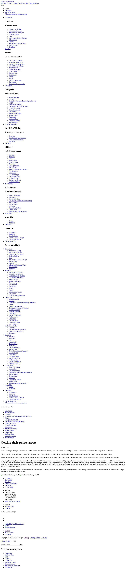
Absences (12, 234)
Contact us (8, 10)
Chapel (11, 103)
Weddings (12, 223)
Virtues (11, 78)
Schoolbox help (10, 12)
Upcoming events (14, 120)
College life (8, 85)
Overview (12, 136)
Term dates (12, 117)
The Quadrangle (14, 175)
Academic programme (16, 62)
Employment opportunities (17, 84)
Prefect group (13, 71)
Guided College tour (15, 80)
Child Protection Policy (16, 139)
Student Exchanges (15, 69)
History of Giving (14, 195)
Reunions (12, 164)
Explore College (14, 34)
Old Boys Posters (14, 176)
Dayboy (11, 41)
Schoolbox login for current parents (16, 14)
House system (13, 45)
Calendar (11, 99)
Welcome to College (15, 29)
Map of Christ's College (16, 237)
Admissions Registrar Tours (17, 43)
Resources (12, 141)
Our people (12, 82)
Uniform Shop (13, 119)
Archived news (13, 122)
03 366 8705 (10, 506)
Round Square (13, 68)
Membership (13, 160)
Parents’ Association (15, 113)
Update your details (15, 180)
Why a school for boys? (16, 33)
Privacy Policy (13, 162)
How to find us (13, 236)
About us (8, 49)
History (11, 77)
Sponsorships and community (18, 211)
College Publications (15, 104)
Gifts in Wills (13, 210)
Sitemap (7, 531)
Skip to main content (7, 1)
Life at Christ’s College (16, 66)
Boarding (12, 47)
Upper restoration (14, 199)
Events (11, 221)
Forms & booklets (14, 110)
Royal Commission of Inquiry (18, 169)
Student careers (13, 115)
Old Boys (8, 143)
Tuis (10, 158)
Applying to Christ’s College (18, 38)
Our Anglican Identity (15, 60)
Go (21, 544)
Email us (7, 508)
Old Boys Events (14, 166)
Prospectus (8, 560)
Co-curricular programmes (17, 64)
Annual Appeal (13, 202)
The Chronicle (13, 171)
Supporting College (15, 208)
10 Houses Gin (13, 178)
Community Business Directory (18, 106)
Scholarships (13, 40)
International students (15, 31)
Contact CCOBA (14, 182)
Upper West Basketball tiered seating (20, 201)
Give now (12, 206)
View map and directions (12, 501)
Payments (8, 534)
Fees (10, 36)
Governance (12, 75)
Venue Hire (8, 213)
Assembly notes (14, 97)
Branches (12, 157)
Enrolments (8, 17)
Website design (6, 541)
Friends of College (14, 108)
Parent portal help (10, 241)
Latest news (12, 112)
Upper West (12, 197)
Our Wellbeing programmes (17, 138)
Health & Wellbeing (11, 124)
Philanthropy (9, 183)
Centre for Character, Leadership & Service (22, 101)
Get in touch (12, 232)
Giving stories (13, 204)
